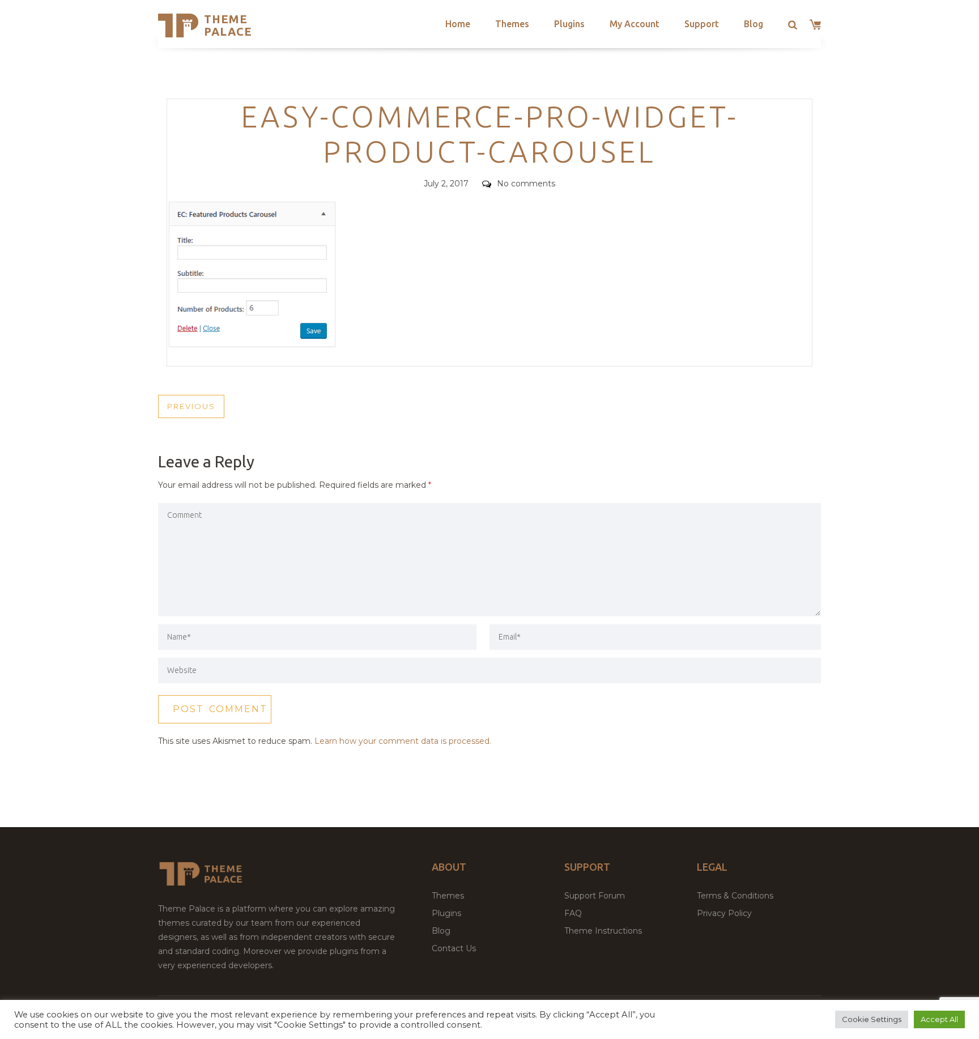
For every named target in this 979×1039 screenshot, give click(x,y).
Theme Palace (228, 25)
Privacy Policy (724, 913)
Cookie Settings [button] (871, 1019)
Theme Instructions (603, 931)
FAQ (573, 913)
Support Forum (594, 896)
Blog (753, 24)
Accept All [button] (939, 1019)
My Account (634, 24)
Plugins (569, 24)
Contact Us (454, 948)
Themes (512, 24)
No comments (526, 183)
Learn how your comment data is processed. (402, 741)
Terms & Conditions (735, 896)
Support (701, 24)
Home (457, 24)
